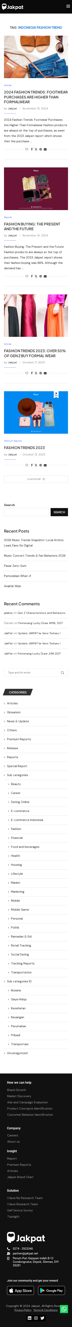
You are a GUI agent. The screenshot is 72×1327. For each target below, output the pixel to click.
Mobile (15, 901)
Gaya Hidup (19, 999)
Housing (16, 865)
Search (9, 505)
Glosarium (14, 712)
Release (12, 748)
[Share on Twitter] (36, 149)
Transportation (21, 972)
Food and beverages (25, 847)
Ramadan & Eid (21, 937)
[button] (64, 1309)
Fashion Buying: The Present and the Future (32, 226)
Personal (17, 919)
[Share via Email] (45, 149)
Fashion (16, 829)
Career (15, 793)
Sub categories (17, 775)
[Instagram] (36, 1318)
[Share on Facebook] (32, 149)
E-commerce (20, 811)
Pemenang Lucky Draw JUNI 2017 (39, 653)
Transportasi (19, 1044)
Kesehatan (18, 1008)
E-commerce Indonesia (27, 820)
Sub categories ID (19, 981)
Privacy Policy (22, 1310)
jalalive (8, 613)
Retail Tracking (21, 946)
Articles (12, 703)
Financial (17, 838)
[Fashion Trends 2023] (36, 412)
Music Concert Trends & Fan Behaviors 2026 (35, 556)
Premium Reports (19, 739)
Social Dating (20, 954)
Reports (12, 757)
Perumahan (18, 1026)
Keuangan (17, 1017)
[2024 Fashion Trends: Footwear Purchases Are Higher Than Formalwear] (36, 57)
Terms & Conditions (45, 1310)
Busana (16, 990)
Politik (15, 928)
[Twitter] (42, 1318)
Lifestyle (17, 874)
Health (15, 856)
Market (15, 883)
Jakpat (12, 108)
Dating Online (20, 802)
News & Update (18, 721)
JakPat (8, 633)
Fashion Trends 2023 (24, 447)
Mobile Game (20, 910)
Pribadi (15, 1035)
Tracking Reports (23, 963)
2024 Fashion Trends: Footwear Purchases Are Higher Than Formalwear (36, 97)
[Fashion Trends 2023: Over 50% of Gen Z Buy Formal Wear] (36, 315)
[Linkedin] (29, 1318)
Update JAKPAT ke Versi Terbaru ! (39, 633)
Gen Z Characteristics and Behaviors (41, 613)
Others (12, 730)
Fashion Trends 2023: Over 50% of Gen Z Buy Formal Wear (35, 353)
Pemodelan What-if (17, 576)
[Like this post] (26, 149)
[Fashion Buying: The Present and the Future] (36, 188)
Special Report (17, 766)
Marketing (17, 892)
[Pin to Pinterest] (40, 149)
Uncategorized (17, 1053)
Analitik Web (12, 586)
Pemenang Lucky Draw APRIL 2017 (40, 623)
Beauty (16, 784)
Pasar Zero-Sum (15, 566)
